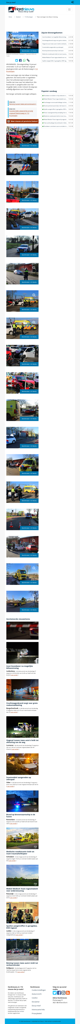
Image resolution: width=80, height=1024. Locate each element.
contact (22, 1011)
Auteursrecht (37, 994)
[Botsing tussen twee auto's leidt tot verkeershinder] (22, 949)
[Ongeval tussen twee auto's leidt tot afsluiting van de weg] (22, 727)
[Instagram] (63, 994)
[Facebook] (59, 994)
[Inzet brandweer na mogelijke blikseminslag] (22, 652)
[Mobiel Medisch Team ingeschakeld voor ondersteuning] (22, 875)
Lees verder (14, 675)
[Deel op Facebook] (21, 61)
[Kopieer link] (28, 61)
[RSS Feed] (68, 994)
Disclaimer (36, 1002)
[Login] (72, 2)
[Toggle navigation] (69, 9)
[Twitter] (55, 994)
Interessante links (38, 1010)
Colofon (35, 998)
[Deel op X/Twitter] (17, 61)
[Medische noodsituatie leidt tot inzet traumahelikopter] (22, 838)
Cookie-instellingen (39, 990)
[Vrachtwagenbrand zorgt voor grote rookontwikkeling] (22, 690)
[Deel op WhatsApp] (24, 61)
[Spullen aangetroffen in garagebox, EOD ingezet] (22, 912)
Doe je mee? (36, 1006)
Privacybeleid (37, 1013)
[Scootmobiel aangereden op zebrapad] (22, 764)
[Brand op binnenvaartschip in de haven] (22, 801)
